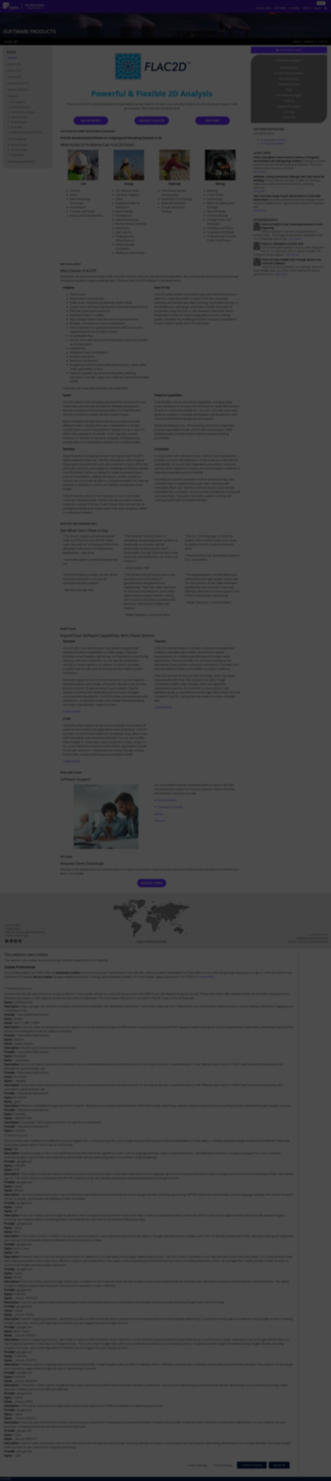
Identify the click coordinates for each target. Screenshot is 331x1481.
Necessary (19, 988)
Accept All (279, 1465)
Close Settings (223, 1465)
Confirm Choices (251, 1465)
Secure (17, 1135)
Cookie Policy (206, 977)
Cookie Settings (197, 1465)
